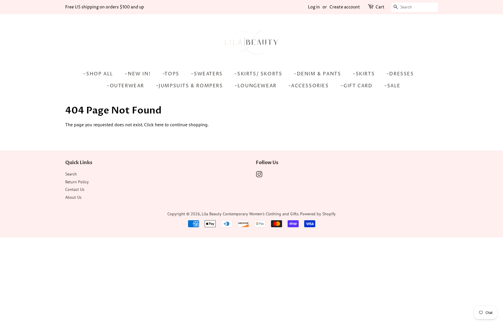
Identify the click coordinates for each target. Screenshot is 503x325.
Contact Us (74, 189)
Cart (380, 7)
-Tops (170, 74)
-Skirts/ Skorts (258, 74)
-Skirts (364, 74)
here (159, 124)
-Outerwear (125, 86)
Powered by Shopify (318, 213)
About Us (73, 197)
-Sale (392, 86)
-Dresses (400, 74)
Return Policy (77, 181)
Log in (314, 7)
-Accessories (308, 86)
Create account (345, 7)
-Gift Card (356, 86)
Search (71, 174)
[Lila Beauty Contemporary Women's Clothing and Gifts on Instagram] (259, 175)
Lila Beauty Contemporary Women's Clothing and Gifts (250, 213)
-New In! (137, 74)
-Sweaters (206, 74)
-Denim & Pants (317, 74)
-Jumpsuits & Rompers (189, 86)
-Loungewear (256, 86)
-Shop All (98, 74)
